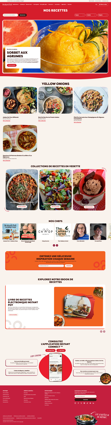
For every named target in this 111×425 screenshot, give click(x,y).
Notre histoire (48, 401)
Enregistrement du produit (30, 394)
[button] (96, 4)
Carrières (47, 405)
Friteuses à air (6, 396)
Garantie (26, 400)
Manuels (26, 392)
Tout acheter (6, 392)
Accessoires (5, 402)
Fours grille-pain (6, 398)
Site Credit (21, 421)
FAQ (25, 396)
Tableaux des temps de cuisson (51, 399)
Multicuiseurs (6, 394)
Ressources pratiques (28, 398)
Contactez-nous (27, 402)
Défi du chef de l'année (50, 395)
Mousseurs (5, 400)
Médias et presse (48, 403)
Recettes (47, 397)
